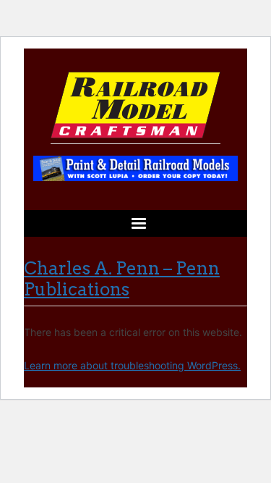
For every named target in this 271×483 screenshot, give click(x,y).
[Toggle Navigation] (135, 223)
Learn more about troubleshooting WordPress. (132, 365)
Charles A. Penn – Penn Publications (122, 279)
